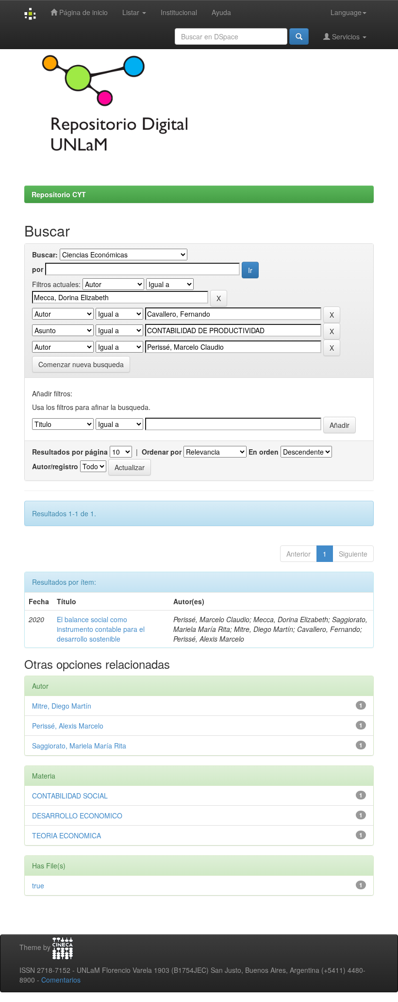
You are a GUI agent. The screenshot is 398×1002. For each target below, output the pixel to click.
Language (346, 12)
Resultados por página (70, 452)
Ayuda (221, 12)
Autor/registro (55, 466)
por (37, 269)
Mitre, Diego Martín (61, 706)
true (38, 885)
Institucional (179, 12)
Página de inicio (82, 12)
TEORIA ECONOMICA (66, 835)
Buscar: (45, 254)
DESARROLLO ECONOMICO (77, 815)
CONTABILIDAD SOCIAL (70, 795)
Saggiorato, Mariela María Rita (79, 745)
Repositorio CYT (59, 194)
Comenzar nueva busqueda (81, 364)
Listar (131, 12)
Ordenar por (162, 452)
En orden (264, 452)
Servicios (346, 36)
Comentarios (61, 980)
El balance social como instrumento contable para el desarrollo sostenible (101, 629)
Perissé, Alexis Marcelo (67, 725)
